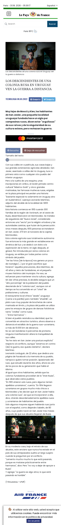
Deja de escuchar (35, 150)
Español (51, 5)
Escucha (14, 150)
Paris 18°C (28, 31)
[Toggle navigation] (9, 14)
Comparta (36, 99)
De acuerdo (34, 520)
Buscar (52, 24)
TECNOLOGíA (11, 99)
